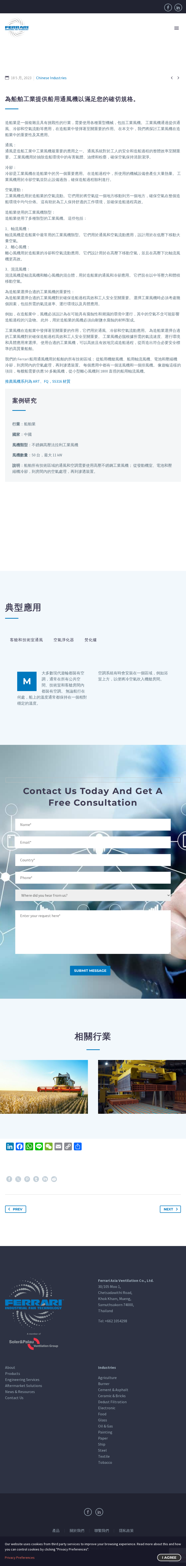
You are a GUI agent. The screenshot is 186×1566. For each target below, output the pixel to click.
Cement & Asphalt (113, 1389)
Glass (102, 1420)
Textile (104, 1456)
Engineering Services (22, 1379)
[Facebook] (168, 7)
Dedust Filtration (112, 1401)
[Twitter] (18, 1179)
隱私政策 (126, 1531)
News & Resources (20, 1391)
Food (102, 1413)
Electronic (106, 1407)
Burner (103, 1383)
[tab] (26, 640)
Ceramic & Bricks (112, 1395)
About (10, 1367)
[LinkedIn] (178, 7)
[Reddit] (54, 1179)
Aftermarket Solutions (23, 1385)
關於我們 (77, 1531)
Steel (102, 1450)
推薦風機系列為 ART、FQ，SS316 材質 (37, 381)
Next (168, 1209)
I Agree (169, 1557)
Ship (101, 1444)
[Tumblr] (36, 1179)
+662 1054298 (116, 1320)
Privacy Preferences (20, 1557)
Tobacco (105, 1462)
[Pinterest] (27, 1179)
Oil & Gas (105, 1426)
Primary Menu (176, 28)
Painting (105, 1432)
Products (12, 1373)
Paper (103, 1438)
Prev (17, 1209)
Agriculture (107, 1377)
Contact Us (14, 1397)
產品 (56, 1531)
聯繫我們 (101, 1531)
